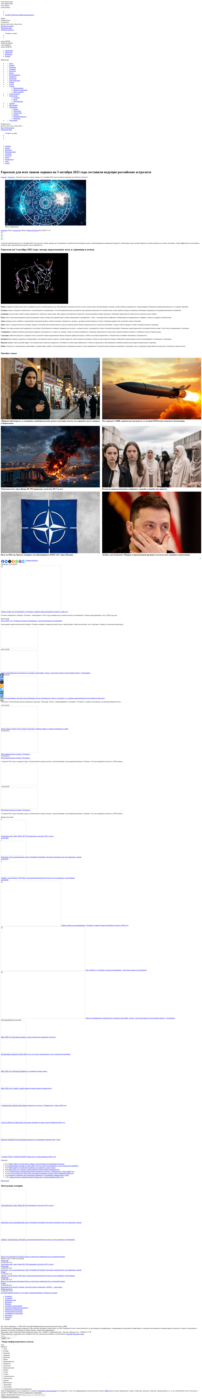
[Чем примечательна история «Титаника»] (19, 752)
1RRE (107, 1391)
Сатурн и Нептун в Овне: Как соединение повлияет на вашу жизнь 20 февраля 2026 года (41, 1173)
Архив (7, 1319)
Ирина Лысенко (33, 230)
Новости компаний (20, 90)
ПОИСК (8, 45)
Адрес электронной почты (11, 1395)
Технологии (13, 96)
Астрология (16, 230)
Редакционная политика (14, 1311)
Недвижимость (14, 75)
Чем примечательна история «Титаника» (15, 754)
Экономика (9, 50)
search (4, 1338)
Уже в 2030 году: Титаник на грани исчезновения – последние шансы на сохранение (31, 621)
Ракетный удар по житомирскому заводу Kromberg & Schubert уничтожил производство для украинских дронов (41, 1222)
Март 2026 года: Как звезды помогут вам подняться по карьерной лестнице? (36, 1164)
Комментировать (32, 560)
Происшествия (14, 80)
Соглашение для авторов (14, 1313)
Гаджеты (16, 98)
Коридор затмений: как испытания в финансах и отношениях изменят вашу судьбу (39, 1175)
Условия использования (13, 1306)
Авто (11, 63)
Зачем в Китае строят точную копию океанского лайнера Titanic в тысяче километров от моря (34, 729)
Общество (8, 52)
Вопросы (8, 1317)
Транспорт (17, 111)
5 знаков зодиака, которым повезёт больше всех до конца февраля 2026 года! (36, 1177)
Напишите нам (10, 1300)
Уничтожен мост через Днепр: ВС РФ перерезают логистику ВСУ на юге (27, 1205)
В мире (7, 56)
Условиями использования (47, 1391)
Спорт (11, 84)
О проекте (8, 1298)
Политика (8, 54)
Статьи (11, 86)
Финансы (16, 118)
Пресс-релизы (18, 92)
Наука (11, 73)
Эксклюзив (13, 120)
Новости (4, 1347)
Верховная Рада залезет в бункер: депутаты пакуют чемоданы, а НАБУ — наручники (31, 1287)
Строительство (14, 94)
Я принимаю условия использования (17, 1389)
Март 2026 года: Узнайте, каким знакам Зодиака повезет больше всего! (34, 1169)
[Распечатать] (2, 239)
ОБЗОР (7, 41)
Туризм (12, 103)
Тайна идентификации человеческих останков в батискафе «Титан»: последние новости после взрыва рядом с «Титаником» (46, 673)
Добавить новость (7, 30)
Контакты (8, 1302)
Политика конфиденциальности (16, 1308)
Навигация (9, 2)
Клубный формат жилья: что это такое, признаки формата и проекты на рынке (29, 1293)
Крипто (16, 115)
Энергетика (17, 113)
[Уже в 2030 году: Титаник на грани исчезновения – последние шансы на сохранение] (19, 647)
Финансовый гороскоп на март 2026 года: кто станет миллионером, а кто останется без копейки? (43, 1166)
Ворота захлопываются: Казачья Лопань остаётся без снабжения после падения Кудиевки (33, 1257)
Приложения (18, 101)
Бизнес (15, 109)
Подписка (8, 1315)
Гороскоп (12, 67)
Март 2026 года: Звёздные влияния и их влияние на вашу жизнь (32, 1168)
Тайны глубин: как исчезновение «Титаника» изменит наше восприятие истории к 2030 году (34, 612)
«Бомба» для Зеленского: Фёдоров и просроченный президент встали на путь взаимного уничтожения (38, 1239)
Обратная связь (6, 28)
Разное (11, 82)
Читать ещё (5, 1181)
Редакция (8, 1296)
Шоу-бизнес (13, 105)
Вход (2, 26)
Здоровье (12, 69)
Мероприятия (18, 88)
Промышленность (19, 116)
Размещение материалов (14, 1310)
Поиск (7, 5)
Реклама (8, 1304)
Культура (12, 71)
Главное (8, 146)
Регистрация (8, 26)
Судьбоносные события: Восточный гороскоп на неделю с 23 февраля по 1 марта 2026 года (41, 1171)
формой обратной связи (75, 1334)
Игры (15, 99)
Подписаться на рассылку (10, 1397)
